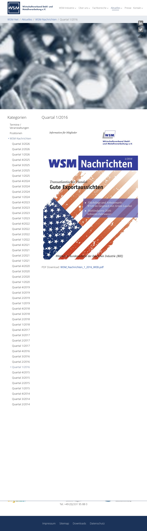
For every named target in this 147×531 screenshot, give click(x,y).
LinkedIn (140, 23)
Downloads (79, 523)
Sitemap (64, 523)
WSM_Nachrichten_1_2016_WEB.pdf (82, 267)
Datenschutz (97, 523)
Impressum (49, 523)
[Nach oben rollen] (140, 524)
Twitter (140, 29)
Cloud (140, 36)
